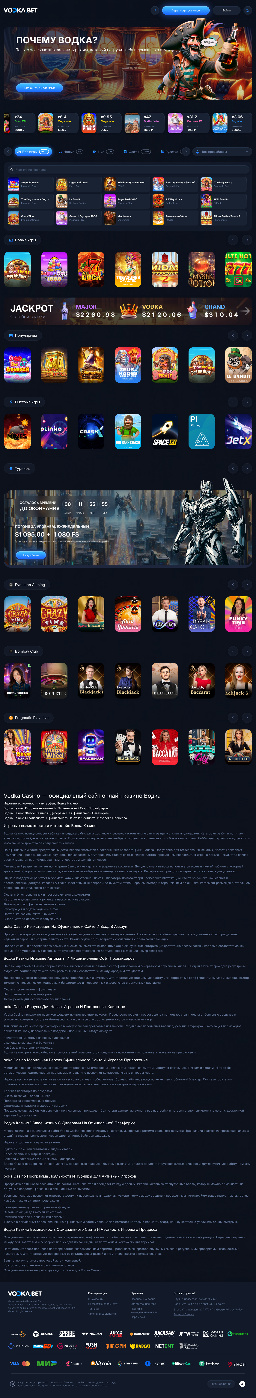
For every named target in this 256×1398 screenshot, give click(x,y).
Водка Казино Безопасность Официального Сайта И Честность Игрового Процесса (65, 818)
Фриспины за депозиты (102, 1313)
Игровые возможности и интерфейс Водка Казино (41, 803)
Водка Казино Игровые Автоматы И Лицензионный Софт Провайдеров (56, 808)
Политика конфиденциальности (144, 1310)
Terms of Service (184, 1314)
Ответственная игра (143, 1303)
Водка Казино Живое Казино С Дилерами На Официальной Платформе (56, 813)
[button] (8, 151)
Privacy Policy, (234, 1309)
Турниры (93, 1308)
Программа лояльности (103, 1303)
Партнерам (138, 1317)
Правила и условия (143, 1299)
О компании (95, 1299)
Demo (17, 290)
